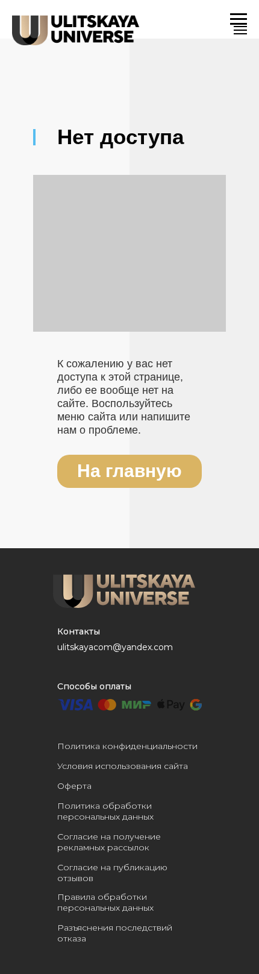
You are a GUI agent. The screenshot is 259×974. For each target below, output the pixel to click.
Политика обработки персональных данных (105, 811)
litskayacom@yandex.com (118, 647)
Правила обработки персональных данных (105, 902)
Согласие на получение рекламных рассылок (109, 842)
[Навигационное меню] (240, 30)
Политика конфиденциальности (127, 746)
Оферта (74, 785)
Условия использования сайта (122, 766)
